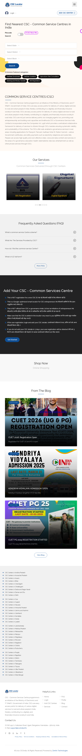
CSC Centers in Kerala (12, 619)
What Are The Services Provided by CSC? (21, 240)
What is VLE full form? (13, 257)
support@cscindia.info (18, 728)
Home (46, 697)
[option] (23, 188)
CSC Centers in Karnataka (13, 616)
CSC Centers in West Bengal (14, 675)
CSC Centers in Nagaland (13, 643)
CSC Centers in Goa (11, 599)
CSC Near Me (31, 33)
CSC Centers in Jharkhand (13, 613)
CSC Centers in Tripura (12, 666)
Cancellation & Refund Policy (59, 736)
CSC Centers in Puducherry (14, 648)
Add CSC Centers (50, 703)
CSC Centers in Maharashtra (14, 631)
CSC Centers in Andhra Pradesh (15, 572)
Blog (63, 703)
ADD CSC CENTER (66, 13)
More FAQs (41, 266)
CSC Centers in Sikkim (12, 658)
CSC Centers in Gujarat (12, 602)
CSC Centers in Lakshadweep (14, 626)
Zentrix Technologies (60, 751)
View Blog (40, 555)
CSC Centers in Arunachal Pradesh (16, 575)
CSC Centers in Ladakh (12, 622)
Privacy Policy (18, 736)
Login (12, 13)
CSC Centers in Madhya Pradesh (15, 628)
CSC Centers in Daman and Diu (15, 592)
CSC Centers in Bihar (11, 581)
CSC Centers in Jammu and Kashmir (16, 610)
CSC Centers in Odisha (12, 645)
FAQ (63, 697)
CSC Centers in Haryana (12, 605)
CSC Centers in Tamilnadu (13, 661)
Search (12, 66)
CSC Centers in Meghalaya (13, 637)
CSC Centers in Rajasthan (13, 655)
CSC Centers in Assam (12, 578)
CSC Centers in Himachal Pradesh (16, 607)
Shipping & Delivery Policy (43, 736)
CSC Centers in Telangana (13, 664)
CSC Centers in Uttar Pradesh (14, 669)
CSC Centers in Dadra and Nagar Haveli (17, 589)
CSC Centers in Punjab (12, 652)
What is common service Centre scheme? (21, 232)
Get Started (12, 340)
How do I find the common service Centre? (21, 249)
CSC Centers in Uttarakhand (14, 672)
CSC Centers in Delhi (11, 595)
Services (47, 707)
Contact (64, 707)
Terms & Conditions (29, 736)
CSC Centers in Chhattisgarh (14, 586)
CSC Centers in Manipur (12, 634)
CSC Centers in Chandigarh (13, 584)
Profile (63, 700)
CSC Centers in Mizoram (13, 640)
